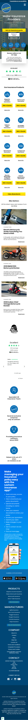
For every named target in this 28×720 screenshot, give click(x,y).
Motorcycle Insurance (14, 596)
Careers (14, 635)
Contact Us (14, 642)
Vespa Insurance (14, 621)
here (17, 531)
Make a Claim (14, 38)
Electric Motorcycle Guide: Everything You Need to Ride (13, 231)
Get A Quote (7, 105)
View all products (14, 194)
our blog (14, 206)
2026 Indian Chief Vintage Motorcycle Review (12, 304)
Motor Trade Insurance (14, 598)
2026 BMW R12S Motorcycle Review (11, 267)
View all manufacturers (14, 625)
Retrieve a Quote (14, 34)
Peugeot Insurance (14, 617)
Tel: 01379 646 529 (14, 671)
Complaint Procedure (14, 647)
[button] (4, 366)
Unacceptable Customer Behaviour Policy (14, 652)
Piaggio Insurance (14, 614)
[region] (14, 366)
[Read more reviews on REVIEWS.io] (14, 352)
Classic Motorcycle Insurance (14, 594)
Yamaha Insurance (14, 619)
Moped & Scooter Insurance (14, 591)
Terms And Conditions (14, 644)
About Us (14, 633)
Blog (14, 637)
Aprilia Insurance (14, 610)
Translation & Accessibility (18, 1)
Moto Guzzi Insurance (14, 612)
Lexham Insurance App (14, 60)
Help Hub (14, 640)
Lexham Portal (18, 61)
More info (7, 110)
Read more (21, 242)
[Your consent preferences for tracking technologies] (2, 718)
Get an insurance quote (14, 30)
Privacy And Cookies (14, 649)
